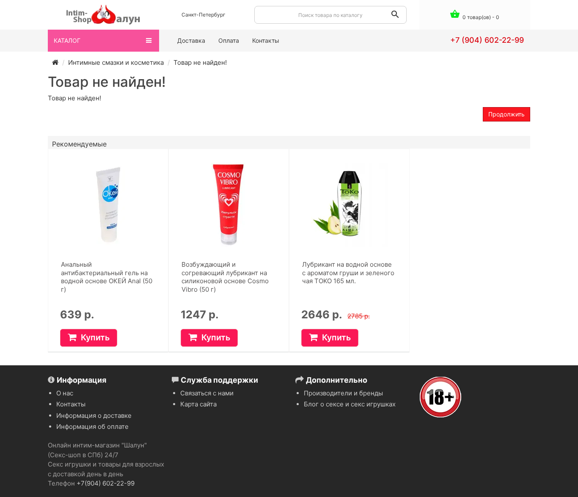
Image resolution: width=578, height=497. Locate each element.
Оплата (228, 40)
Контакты (265, 40)
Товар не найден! (200, 62)
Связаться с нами (207, 393)
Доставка (191, 40)
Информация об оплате (92, 426)
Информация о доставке (94, 415)
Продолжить (506, 114)
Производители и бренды (343, 393)
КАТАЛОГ (67, 40)
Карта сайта (198, 404)
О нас (64, 393)
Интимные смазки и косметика (116, 62)
